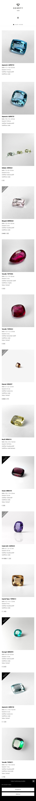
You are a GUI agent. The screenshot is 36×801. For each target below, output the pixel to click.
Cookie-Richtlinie (10, 798)
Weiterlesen (18, 60)
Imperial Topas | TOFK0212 (9, 599)
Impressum (26, 798)
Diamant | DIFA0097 (7, 384)
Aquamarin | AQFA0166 (8, 707)
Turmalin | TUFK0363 (7, 329)
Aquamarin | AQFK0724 (8, 65)
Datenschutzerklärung (19, 798)
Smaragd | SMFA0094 (7, 652)
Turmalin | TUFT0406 (7, 274)
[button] (33, 781)
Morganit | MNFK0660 (8, 221)
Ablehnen (18, 794)
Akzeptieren (18, 789)
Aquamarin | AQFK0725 (8, 116)
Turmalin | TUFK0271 (7, 762)
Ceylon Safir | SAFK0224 (8, 546)
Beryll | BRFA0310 (6, 439)
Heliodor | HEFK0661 (7, 168)
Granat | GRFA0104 (7, 491)
